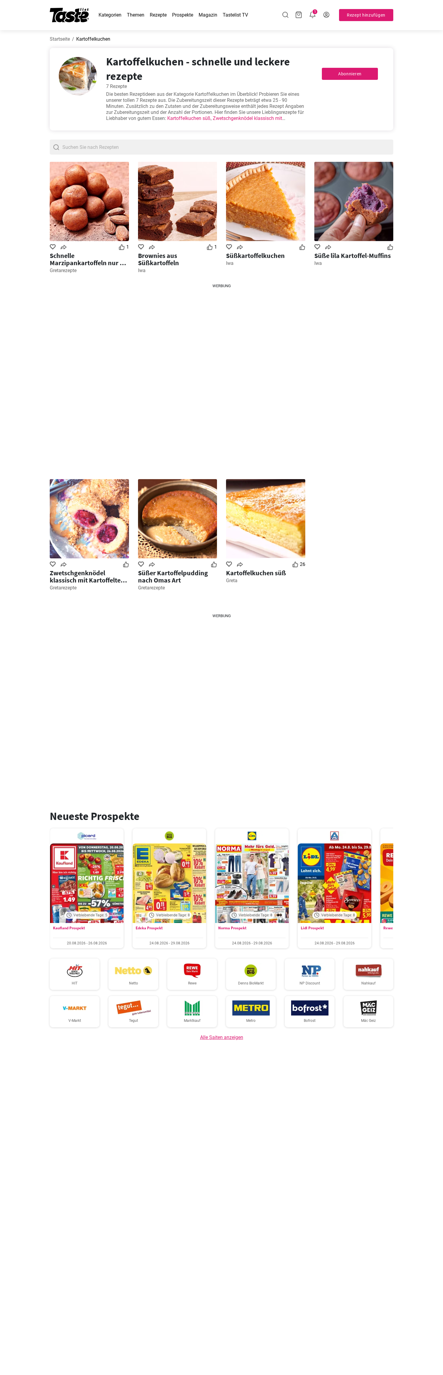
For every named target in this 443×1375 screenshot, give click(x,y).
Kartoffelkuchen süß (189, 118)
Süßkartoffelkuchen (255, 255)
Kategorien (110, 15)
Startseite (60, 39)
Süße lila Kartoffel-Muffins (352, 255)
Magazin (208, 15)
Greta (231, 580)
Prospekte (182, 15)
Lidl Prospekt (312, 928)
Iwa (142, 270)
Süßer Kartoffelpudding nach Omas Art (173, 576)
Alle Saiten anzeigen (221, 1037)
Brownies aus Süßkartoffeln (158, 259)
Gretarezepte (63, 270)
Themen (135, 15)
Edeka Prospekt (149, 928)
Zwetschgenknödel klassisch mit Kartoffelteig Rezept (88, 576)
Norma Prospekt (232, 928)
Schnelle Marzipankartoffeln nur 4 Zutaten (86, 259)
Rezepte (158, 15)
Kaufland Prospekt (69, 928)
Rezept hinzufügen (366, 15)
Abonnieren (350, 73)
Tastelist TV (235, 15)
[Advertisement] (221, 379)
